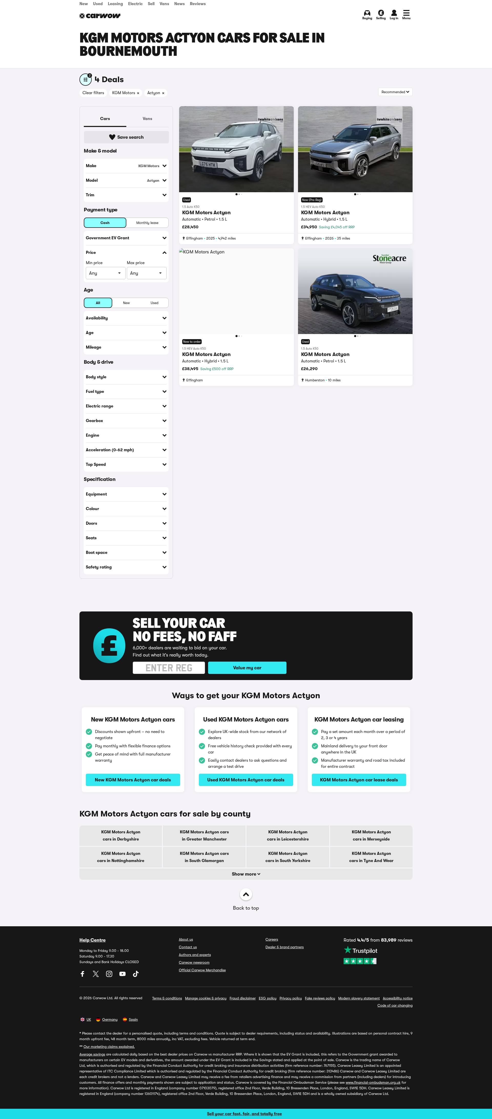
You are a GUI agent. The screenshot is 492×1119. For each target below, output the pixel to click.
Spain (133, 1019)
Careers (271, 939)
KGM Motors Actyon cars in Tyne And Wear (371, 857)
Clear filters (93, 93)
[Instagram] (109, 976)
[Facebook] (83, 976)
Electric (135, 4)
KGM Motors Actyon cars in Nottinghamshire (120, 857)
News (179, 4)
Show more (244, 874)
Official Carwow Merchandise (202, 970)
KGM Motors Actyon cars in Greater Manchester (204, 836)
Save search (130, 137)
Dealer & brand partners (284, 947)
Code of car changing (395, 1005)
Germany (110, 1019)
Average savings (92, 1054)
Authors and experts (195, 955)
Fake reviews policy (320, 998)
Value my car (247, 667)
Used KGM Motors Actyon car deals (245, 779)
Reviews (198, 4)
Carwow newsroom (194, 962)
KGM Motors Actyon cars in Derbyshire (120, 836)
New (83, 4)
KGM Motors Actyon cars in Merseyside (371, 836)
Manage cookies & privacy (206, 998)
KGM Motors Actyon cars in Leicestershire (288, 836)
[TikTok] (136, 976)
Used (98, 4)
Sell (151, 4)
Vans (164, 4)
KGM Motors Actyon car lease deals (359, 779)
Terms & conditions (167, 998)
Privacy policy (291, 998)
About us (186, 939)
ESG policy (267, 998)
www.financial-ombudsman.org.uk (373, 1082)
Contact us (188, 947)
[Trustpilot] (378, 955)
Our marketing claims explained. (109, 1047)
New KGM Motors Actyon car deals (133, 779)
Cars (105, 118)
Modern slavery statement (359, 998)
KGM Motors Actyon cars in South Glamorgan (204, 857)
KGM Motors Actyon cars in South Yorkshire (287, 857)
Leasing (115, 4)
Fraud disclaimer (243, 998)
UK (89, 1019)
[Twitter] (96, 976)
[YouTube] (123, 976)
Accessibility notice (398, 998)
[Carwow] (99, 16)
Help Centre (92, 940)
